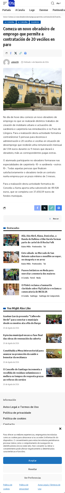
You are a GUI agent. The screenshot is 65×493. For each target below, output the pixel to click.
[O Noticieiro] (12, 3)
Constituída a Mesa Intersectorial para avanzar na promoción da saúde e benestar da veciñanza (23, 354)
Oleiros (35, 22)
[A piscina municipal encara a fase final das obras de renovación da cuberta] (54, 338)
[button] (60, 428)
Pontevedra (37, 246)
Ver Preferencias (32, 477)
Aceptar (32, 460)
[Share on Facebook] (11, 53)
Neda (38, 278)
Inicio (5, 17)
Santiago (34, 296)
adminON (15, 62)
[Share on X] (15, 53)
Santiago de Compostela (49, 296)
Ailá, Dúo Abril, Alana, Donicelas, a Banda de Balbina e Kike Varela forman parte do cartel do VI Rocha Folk (41, 239)
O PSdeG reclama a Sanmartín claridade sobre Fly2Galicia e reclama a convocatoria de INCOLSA (41, 288)
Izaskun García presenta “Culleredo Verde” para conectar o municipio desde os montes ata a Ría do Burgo (22, 319)
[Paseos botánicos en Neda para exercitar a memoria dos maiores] (11, 274)
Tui (44, 246)
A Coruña (9, 22)
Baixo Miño (26, 246)
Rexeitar (32, 469)
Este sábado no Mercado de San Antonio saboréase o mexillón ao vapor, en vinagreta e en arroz (41, 256)
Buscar (56, 219)
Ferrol (32, 278)
